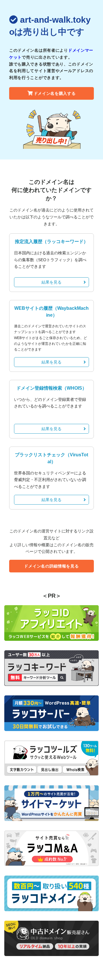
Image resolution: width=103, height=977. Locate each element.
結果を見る (51, 282)
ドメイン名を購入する (55, 93)
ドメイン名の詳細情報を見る (51, 566)
